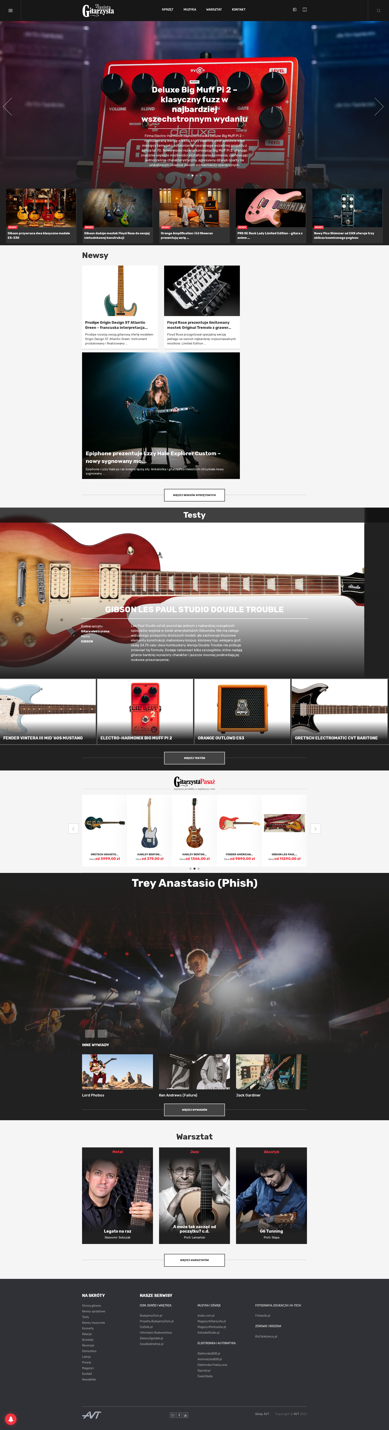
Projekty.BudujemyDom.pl (157, 1321)
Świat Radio (205, 1376)
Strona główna (91, 1305)
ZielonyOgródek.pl (151, 1338)
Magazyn (88, 1368)
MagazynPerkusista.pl (212, 1327)
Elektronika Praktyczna (212, 1365)
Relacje (87, 1334)
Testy (85, 1317)
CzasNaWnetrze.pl (151, 1344)
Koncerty (88, 1328)
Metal (117, 1152)
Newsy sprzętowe (93, 1311)
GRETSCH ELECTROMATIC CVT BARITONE (336, 738)
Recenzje (88, 1345)
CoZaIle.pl (146, 1327)
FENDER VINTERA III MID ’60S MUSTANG (43, 738)
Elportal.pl (204, 1370)
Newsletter (89, 1379)
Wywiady (88, 1340)
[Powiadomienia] (10, 1419)
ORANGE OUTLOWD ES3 (221, 738)
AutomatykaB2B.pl (210, 1359)
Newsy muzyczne (93, 1323)
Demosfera (89, 1351)
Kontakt (239, 9)
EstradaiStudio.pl (208, 1332)
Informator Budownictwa (156, 1332)
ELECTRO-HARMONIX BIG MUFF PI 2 (136, 738)
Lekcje (86, 1357)
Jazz (194, 1152)
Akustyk (271, 1152)
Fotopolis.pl (262, 1315)
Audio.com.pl (206, 1315)
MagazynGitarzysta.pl (212, 1321)
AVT (296, 1414)
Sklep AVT (262, 1414)
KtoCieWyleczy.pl (266, 1336)
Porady (86, 1362)
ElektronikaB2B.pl (209, 1353)
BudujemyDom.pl (151, 1315)
